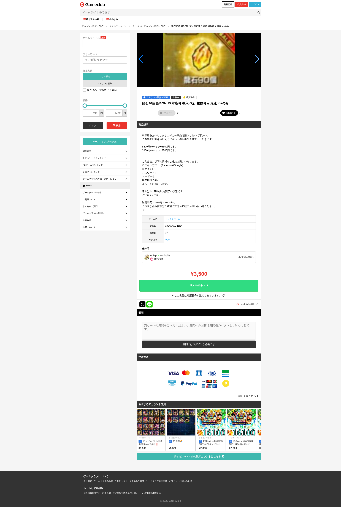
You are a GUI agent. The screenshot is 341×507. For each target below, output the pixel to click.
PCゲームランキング (93, 165)
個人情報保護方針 (92, 493)
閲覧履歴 (87, 151)
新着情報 (228, 4)
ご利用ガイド (89, 199)
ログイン (255, 4)
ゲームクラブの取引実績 (105, 141)
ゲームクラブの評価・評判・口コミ (100, 179)
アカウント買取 (104, 83)
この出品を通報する (248, 304)
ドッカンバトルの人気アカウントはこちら (197, 456)
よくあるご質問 (90, 206)
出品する (113, 19)
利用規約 (106, 493)
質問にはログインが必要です (199, 344)
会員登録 (241, 4)
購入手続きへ (197, 285)
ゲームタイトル (91, 37)
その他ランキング (91, 172)
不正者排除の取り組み (150, 493)
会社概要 (87, 481)
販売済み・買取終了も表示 (102, 90)
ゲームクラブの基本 (92, 192)
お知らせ (87, 220)
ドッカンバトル (172, 219)
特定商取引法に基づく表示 (125, 493)
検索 (118, 125)
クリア (92, 125)
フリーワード (90, 54)
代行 (167, 240)
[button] (141, 59)
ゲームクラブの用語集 (93, 213)
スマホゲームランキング (94, 158)
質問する (231, 112)
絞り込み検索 (92, 19)
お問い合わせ (89, 227)
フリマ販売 (104, 76)
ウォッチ (168, 112)
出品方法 (88, 70)
